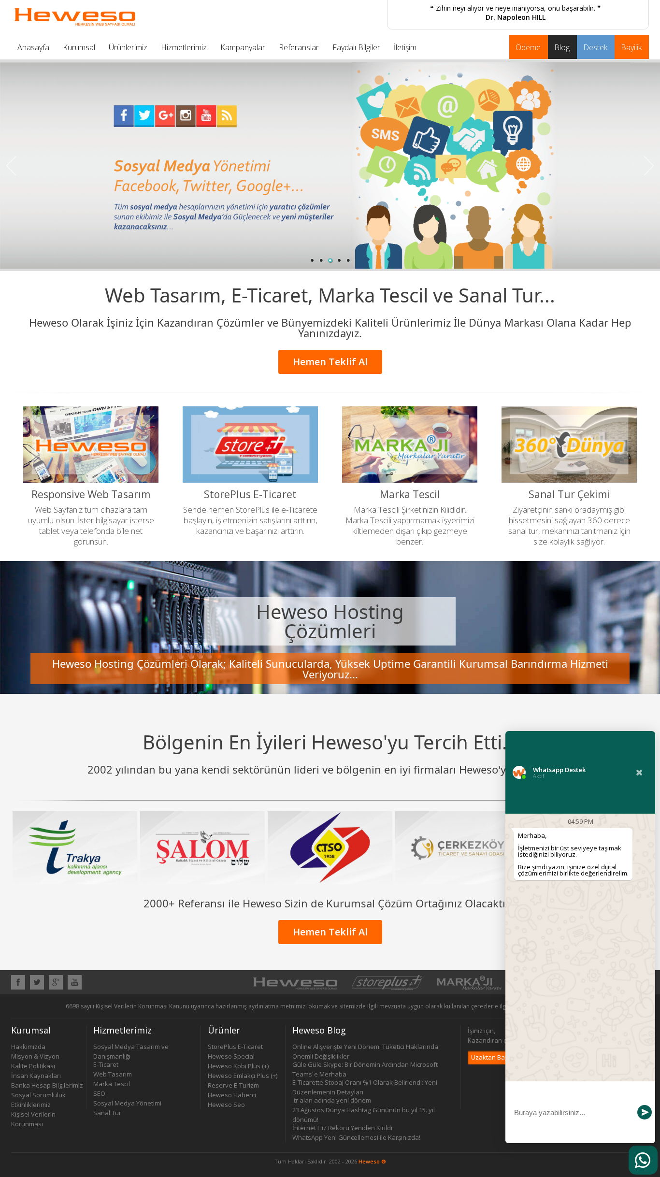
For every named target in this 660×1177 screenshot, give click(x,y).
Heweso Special (231, 1056)
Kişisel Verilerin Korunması (33, 1114)
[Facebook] (18, 986)
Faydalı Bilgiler (356, 47)
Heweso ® (372, 1161)
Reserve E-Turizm (233, 1085)
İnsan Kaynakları (36, 1075)
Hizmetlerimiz (184, 47)
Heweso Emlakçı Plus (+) (242, 1075)
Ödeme (528, 47)
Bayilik (631, 47)
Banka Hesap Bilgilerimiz (47, 1085)
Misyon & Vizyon (35, 1056)
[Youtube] (75, 986)
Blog (562, 47)
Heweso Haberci (232, 1095)
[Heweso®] (295, 987)
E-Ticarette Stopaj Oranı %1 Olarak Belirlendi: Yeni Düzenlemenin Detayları (364, 1082)
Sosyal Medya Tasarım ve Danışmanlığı (131, 1046)
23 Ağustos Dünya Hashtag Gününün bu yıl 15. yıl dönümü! (363, 1110)
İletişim (405, 47)
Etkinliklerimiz (31, 1104)
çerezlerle (484, 1006)
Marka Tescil (111, 1083)
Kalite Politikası (33, 1066)
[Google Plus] (56, 986)
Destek (595, 47)
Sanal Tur (107, 1112)
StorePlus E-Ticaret (235, 1046)
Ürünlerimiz (128, 47)
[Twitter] (37, 986)
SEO (99, 1093)
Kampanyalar (242, 47)
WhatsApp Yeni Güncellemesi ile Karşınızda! (356, 1137)
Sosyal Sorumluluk (38, 1095)
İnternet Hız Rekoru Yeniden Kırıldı (342, 1127)
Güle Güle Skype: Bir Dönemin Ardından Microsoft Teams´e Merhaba (365, 1064)
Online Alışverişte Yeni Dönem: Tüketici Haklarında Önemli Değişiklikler (365, 1046)
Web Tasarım (112, 1074)
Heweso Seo (226, 1104)
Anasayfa (33, 47)
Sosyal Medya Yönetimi (127, 1103)
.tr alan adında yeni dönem (331, 1100)
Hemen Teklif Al (330, 361)
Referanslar (299, 47)
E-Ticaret (105, 1064)
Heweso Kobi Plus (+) (238, 1066)
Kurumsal (79, 47)
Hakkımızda (28, 1046)
